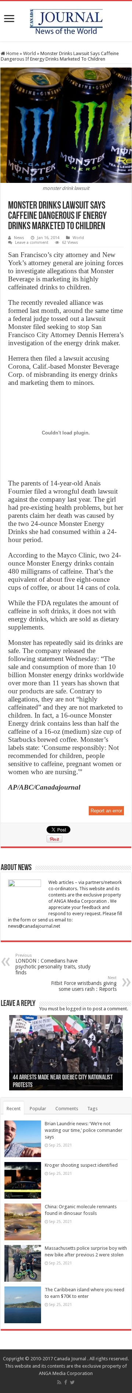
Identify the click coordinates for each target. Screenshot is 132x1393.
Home (12, 53)
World (29, 53)
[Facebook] (65, 1382)
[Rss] (59, 1382)
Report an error (106, 810)
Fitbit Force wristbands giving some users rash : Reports (84, 983)
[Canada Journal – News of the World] (66, 20)
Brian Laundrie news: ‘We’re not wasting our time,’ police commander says (83, 1130)
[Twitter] (72, 1382)
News (19, 237)
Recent (14, 1108)
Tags (92, 1108)
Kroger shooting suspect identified (81, 1165)
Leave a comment (31, 242)
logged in (76, 1008)
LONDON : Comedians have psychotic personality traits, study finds (53, 964)
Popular (38, 1108)
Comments (66, 1108)
